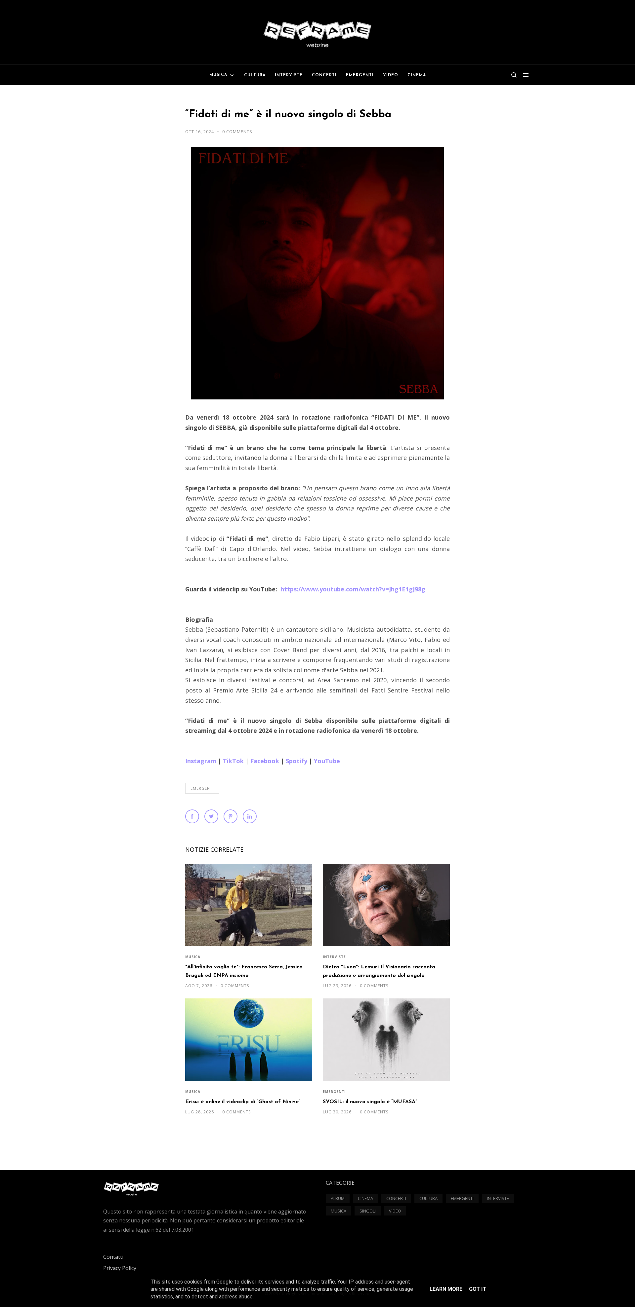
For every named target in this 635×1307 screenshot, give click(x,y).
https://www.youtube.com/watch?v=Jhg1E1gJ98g (352, 589)
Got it (477, 1289)
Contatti (113, 1256)
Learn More (446, 1289)
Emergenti (202, 788)
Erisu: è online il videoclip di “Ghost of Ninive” (242, 1101)
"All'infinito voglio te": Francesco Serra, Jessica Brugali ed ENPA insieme (244, 971)
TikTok (233, 761)
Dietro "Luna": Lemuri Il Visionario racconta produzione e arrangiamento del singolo (379, 971)
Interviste (334, 956)
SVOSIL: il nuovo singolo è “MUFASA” (370, 1101)
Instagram (200, 761)
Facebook (264, 761)
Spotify (296, 761)
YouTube (327, 761)
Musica (192, 956)
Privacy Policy (119, 1268)
